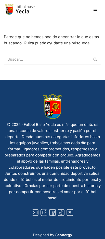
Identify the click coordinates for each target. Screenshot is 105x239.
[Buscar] (95, 59)
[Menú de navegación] (95, 9)
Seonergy (63, 235)
